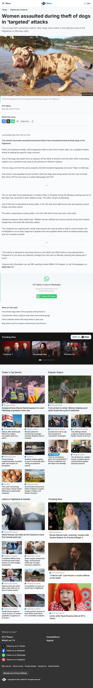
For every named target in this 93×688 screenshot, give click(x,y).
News (4, 10)
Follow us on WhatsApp (16, 655)
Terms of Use (18, 666)
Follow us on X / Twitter (16, 646)
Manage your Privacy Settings (15, 673)
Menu (8, 3)
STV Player (7, 637)
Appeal (49, 640)
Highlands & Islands (18, 10)
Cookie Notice (53, 666)
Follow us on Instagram (16, 660)
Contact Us (42, 666)
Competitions (53, 637)
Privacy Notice (30, 666)
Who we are (6, 666)
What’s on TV (8, 640)
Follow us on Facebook (16, 651)
